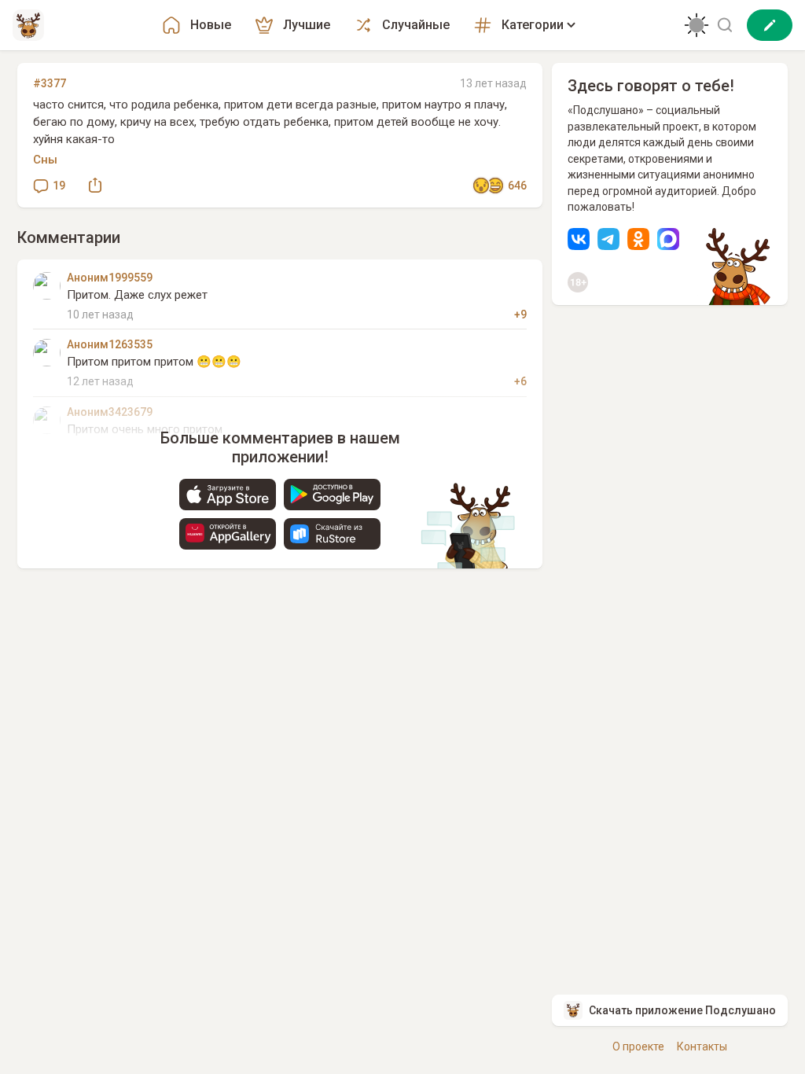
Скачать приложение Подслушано (682, 1010)
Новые (210, 24)
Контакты (702, 1046)
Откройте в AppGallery (227, 534)
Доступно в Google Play (332, 494)
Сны (45, 160)
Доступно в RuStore (332, 534)
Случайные (416, 24)
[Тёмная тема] (696, 25)
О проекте (638, 1046)
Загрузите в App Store (227, 494)
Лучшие (306, 24)
